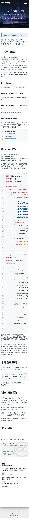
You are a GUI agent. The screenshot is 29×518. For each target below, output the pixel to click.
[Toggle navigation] (25, 3)
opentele (7, 413)
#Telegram (21, 439)
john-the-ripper (10, 370)
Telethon (19, 413)
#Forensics (14, 439)
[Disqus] (14, 483)
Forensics (5, 439)
